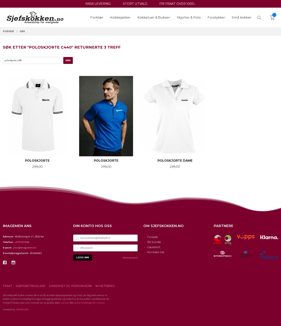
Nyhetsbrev (105, 286)
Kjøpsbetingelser (30, 286)
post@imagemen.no (24, 247)
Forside (152, 237)
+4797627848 (22, 242)
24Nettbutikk (22, 309)
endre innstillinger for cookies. (89, 302)
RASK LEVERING (98, 4)
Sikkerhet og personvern (70, 286)
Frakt (7, 286)
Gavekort (153, 247)
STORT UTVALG (135, 4)
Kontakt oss (155, 252)
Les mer (65, 302)
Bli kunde (154, 242)
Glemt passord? (130, 257)
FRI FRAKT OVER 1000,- (177, 4)
